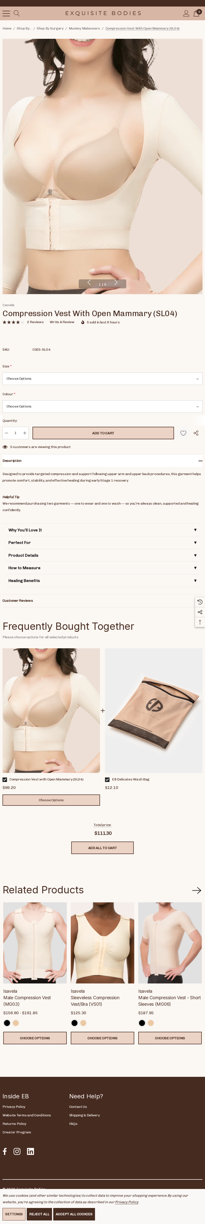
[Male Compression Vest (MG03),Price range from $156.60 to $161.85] (35, 942)
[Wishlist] (183, 433)
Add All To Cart (102, 848)
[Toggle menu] (6, 13)
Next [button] (116, 282)
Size (7, 366)
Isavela (8, 305)
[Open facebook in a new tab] (3, 1151)
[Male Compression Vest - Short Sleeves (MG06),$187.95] (170, 942)
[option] (51, 727)
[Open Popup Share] (196, 433)
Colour (9, 394)
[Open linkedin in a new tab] (30, 1151)
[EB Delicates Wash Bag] (153, 710)
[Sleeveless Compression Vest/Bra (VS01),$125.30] (102, 942)
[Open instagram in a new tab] (17, 1151)
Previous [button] (89, 282)
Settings (14, 1214)
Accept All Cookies (74, 1214)
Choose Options (35, 1038)
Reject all (39, 1214)
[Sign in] (186, 13)
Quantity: (9, 421)
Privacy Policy (126, 1202)
